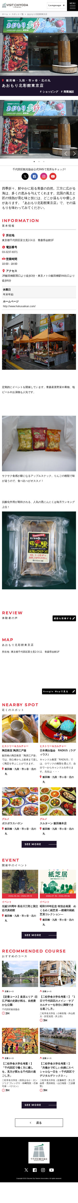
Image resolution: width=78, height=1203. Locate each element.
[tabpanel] (39, 129)
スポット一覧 (18, 14)
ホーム (5, 14)
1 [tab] (34, 162)
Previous (66, 154)
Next (74, 154)
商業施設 (69, 91)
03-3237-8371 (10, 252)
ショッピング (50, 91)
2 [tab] (39, 162)
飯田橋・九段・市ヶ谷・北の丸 (28, 80)
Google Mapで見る (56, 691)
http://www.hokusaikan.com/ (19, 306)
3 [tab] (44, 162)
